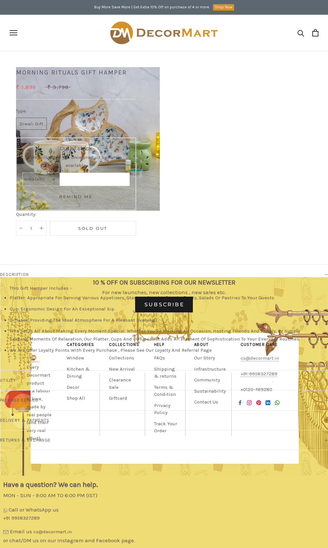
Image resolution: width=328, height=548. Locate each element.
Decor (73, 387)
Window (75, 358)
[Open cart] (315, 32)
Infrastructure (210, 369)
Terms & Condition (165, 390)
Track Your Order (165, 427)
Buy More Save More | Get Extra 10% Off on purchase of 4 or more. (152, 7)
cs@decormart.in (52, 532)
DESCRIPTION (14, 274)
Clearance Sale (120, 383)
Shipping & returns (165, 372)
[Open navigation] (13, 32)
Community (207, 380)
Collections (121, 358)
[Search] (301, 32)
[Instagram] (249, 403)
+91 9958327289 (21, 518)
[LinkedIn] (268, 403)
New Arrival (122, 369)
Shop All (76, 398)
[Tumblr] (277, 403)
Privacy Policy (162, 409)
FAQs (159, 358)
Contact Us (206, 402)
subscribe (164, 304)
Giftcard (118, 398)
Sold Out (93, 228)
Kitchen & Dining (78, 372)
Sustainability (210, 391)
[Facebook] (240, 403)
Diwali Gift (31, 124)
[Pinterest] (258, 403)
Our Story (204, 358)
